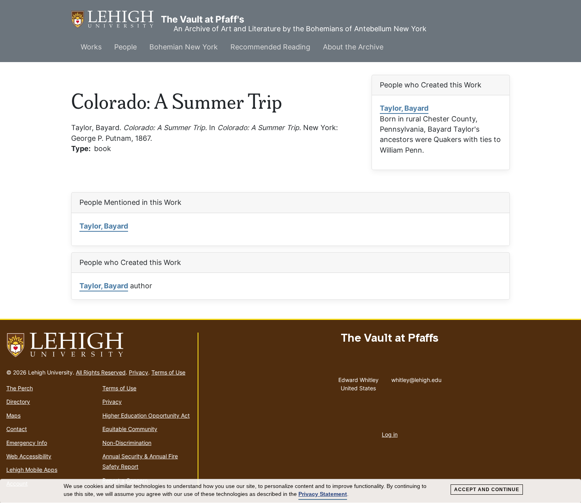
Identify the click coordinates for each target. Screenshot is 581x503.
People (125, 47)
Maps (13, 415)
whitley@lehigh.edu (416, 378)
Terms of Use (168, 372)
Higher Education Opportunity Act (146, 415)
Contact (16, 429)
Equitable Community (129, 429)
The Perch (19, 388)
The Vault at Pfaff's (116, 19)
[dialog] (290, 491)
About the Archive (353, 47)
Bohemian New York (183, 47)
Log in (390, 434)
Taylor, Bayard (404, 108)
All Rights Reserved (101, 372)
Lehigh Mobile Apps (31, 469)
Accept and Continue (486, 489)
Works (91, 47)
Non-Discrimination (126, 442)
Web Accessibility (28, 456)
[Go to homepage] (98, 345)
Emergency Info (26, 442)
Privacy (138, 372)
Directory (18, 401)
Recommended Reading (270, 47)
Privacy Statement (322, 494)
